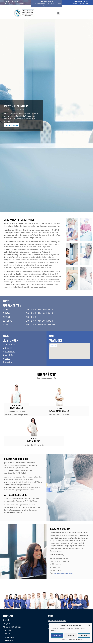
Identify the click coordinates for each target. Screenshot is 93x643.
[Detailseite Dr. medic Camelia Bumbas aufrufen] (33, 427)
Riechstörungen (8, 637)
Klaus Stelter (16, 406)
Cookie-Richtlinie (63, 639)
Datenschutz (72, 639)
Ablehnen (70, 635)
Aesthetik (6, 620)
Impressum (79, 639)
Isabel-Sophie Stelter (59, 409)
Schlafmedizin (8, 640)
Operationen (7, 633)
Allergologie (7, 623)
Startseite (7, 109)
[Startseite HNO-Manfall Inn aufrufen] (24, 13)
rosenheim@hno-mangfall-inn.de (63, 573)
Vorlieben (84, 635)
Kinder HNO (7, 630)
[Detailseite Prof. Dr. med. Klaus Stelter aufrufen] (16, 393)
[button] (89, 625)
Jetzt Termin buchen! (11, 125)
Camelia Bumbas (34, 440)
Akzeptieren (57, 635)
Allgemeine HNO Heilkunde (12, 627)
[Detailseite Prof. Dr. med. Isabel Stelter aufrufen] (59, 396)
